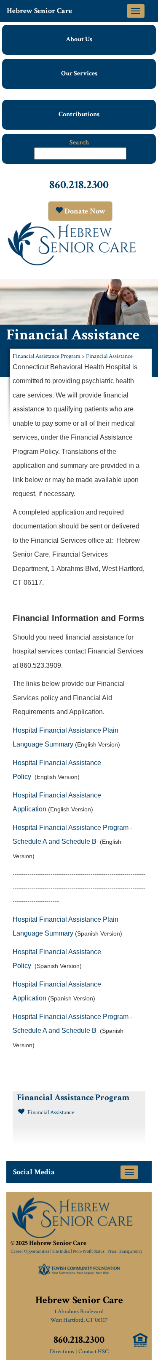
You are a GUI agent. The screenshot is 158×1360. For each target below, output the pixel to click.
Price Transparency (124, 1251)
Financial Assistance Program (46, 356)
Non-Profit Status (88, 1251)
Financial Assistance (109, 356)
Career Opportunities (30, 1251)
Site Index (61, 1251)
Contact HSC (93, 1351)
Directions (62, 1351)
